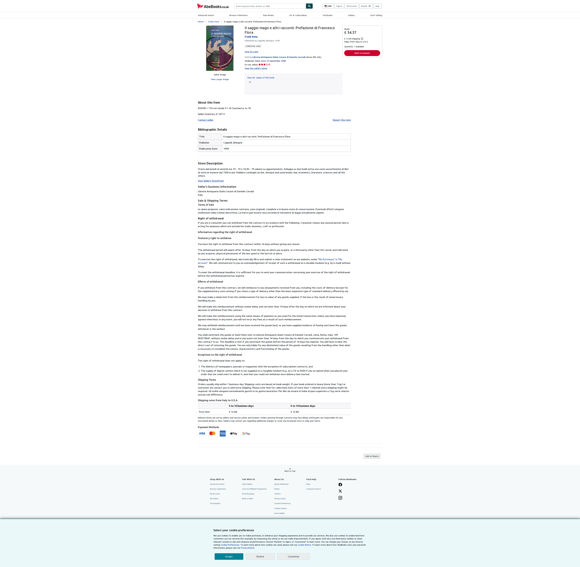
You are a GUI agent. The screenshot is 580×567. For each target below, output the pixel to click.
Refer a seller (247, 498)
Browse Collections (238, 15)
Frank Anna (213, 21)
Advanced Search (206, 15)
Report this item (342, 119)
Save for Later (251, 51)
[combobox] (270, 6)
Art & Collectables (298, 15)
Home (201, 21)
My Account (352, 6)
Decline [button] (260, 556)
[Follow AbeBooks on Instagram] (340, 498)
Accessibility (279, 513)
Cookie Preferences (282, 503)
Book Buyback (248, 494)
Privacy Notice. (248, 547)
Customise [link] (293, 556)
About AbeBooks (281, 484)
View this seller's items (256, 68)
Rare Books (268, 15)
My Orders (214, 498)
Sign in (339, 6)
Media (276, 489)
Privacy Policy (280, 498)
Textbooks (327, 15)
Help (377, 6)
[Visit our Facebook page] (340, 485)
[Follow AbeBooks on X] (340, 491)
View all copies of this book (260, 77)
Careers (277, 494)
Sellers (351, 15)
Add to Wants (372, 456)
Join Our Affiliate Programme (254, 489)
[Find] (309, 6)
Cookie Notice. (304, 544)
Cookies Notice (280, 508)
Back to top (290, 471)
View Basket (215, 503)
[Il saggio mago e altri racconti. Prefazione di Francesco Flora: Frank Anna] (220, 48)
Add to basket (362, 53)
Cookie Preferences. (230, 544)
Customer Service (313, 489)
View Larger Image (220, 79)
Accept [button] (229, 556)
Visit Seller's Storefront (211, 180)
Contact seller (205, 119)
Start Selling (376, 15)
